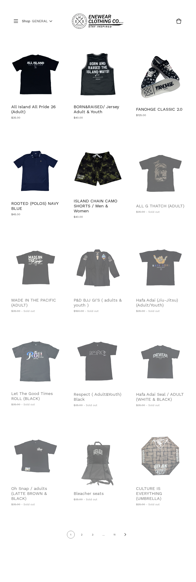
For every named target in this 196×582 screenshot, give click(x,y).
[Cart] (179, 23)
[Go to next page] (125, 537)
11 (114, 534)
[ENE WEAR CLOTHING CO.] (97, 21)
